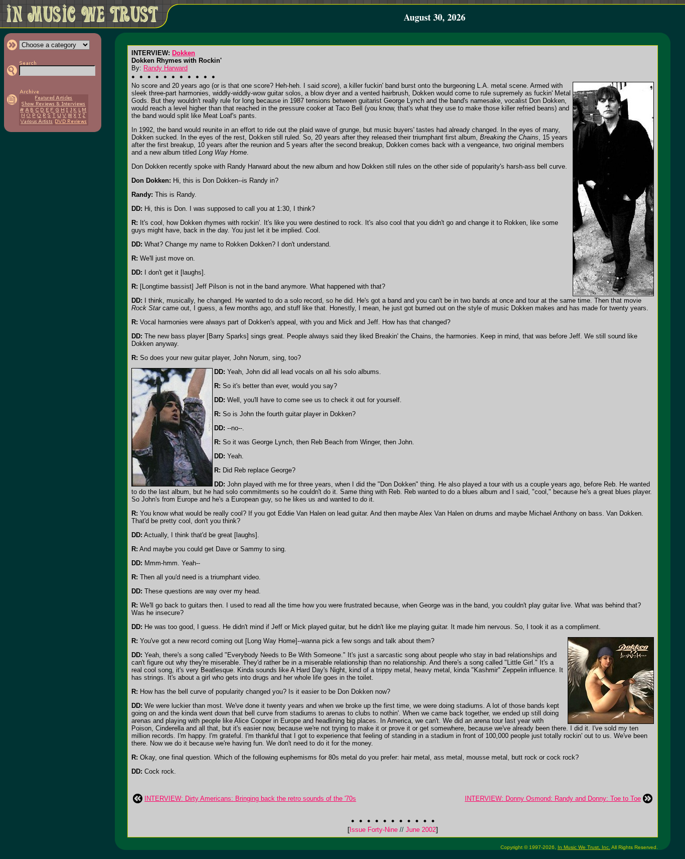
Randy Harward (165, 68)
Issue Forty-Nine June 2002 (393, 829)
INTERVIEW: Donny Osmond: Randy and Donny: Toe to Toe (553, 798)
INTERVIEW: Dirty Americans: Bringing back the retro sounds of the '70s (250, 798)
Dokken (183, 53)
